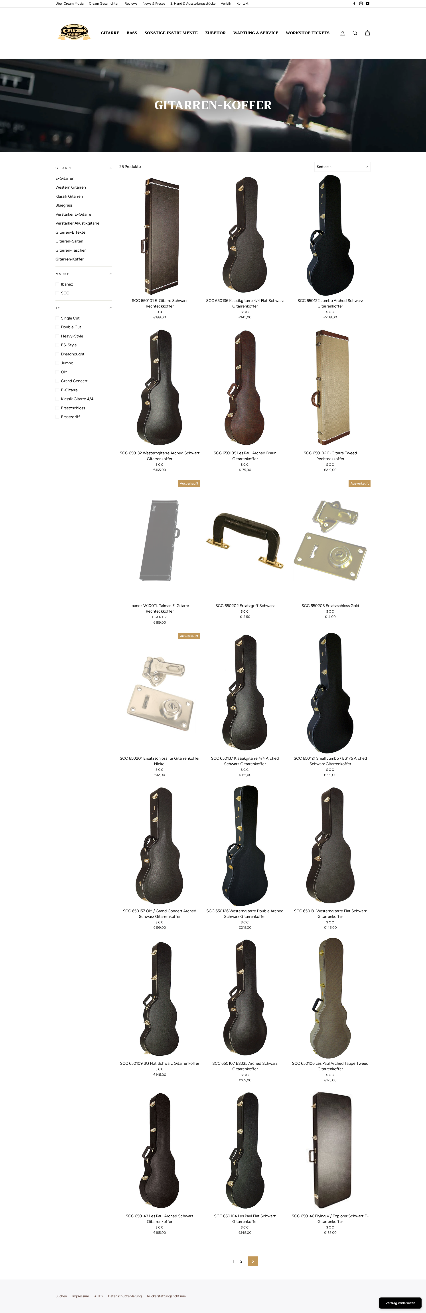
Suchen (61, 1296)
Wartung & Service (255, 32)
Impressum (80, 1296)
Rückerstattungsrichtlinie (166, 1296)
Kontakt (242, 3)
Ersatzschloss (73, 408)
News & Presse (154, 3)
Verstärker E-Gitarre (73, 214)
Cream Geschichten (104, 3)
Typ (59, 308)
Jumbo (67, 363)
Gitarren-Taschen (71, 250)
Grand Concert (74, 381)
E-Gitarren (64, 178)
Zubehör (215, 32)
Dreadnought (73, 354)
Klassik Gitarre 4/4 (77, 398)
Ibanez (67, 284)
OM (64, 372)
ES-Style (69, 345)
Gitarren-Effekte (70, 232)
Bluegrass (64, 205)
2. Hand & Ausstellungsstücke (192, 3)
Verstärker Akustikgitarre (77, 223)
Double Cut (71, 327)
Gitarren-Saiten (69, 241)
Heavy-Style (72, 336)
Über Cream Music (69, 3)
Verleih (226, 3)
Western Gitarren (70, 187)
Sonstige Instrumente (171, 32)
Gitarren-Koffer (69, 259)
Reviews (131, 3)
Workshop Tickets (307, 32)
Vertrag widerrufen (400, 1303)
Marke (62, 274)
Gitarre (110, 32)
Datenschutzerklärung (125, 1296)
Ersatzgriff (70, 416)
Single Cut (70, 318)
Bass (132, 32)
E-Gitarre (69, 390)
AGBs (98, 1296)
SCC (65, 293)
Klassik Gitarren (69, 196)
